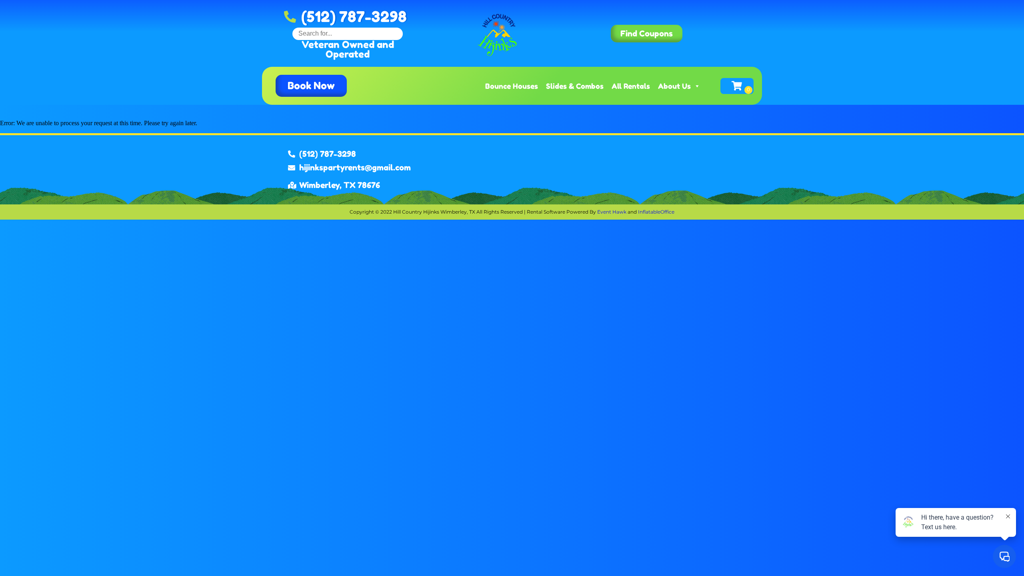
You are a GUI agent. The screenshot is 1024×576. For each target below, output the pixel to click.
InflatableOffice (656, 212)
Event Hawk (611, 212)
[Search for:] (347, 33)
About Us (674, 86)
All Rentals (631, 86)
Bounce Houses (511, 86)
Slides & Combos (575, 86)
